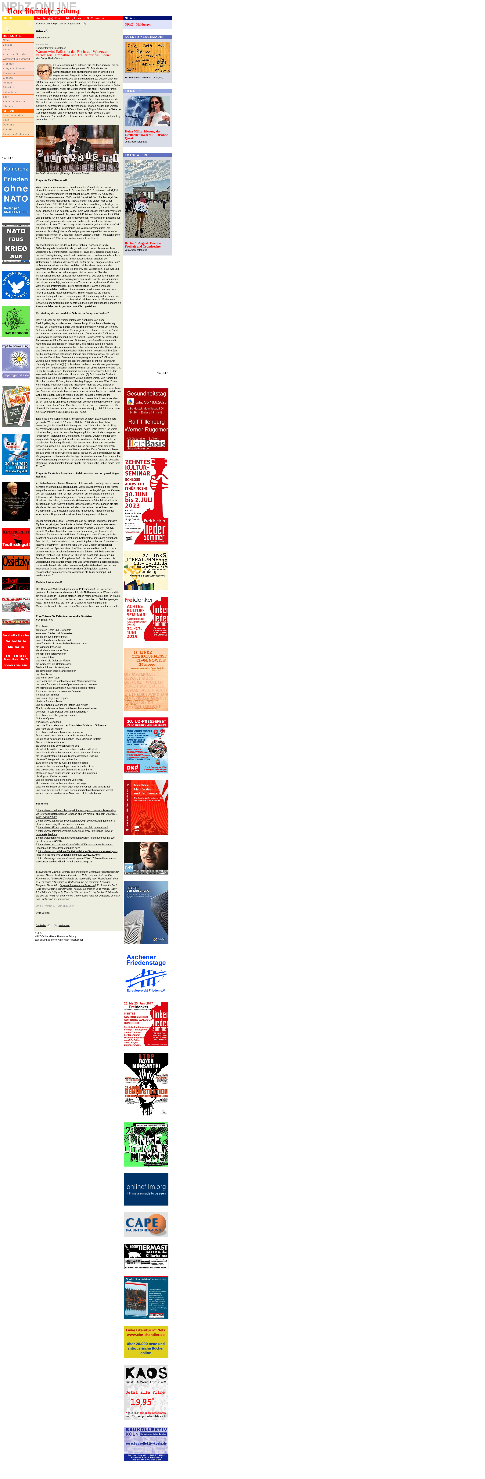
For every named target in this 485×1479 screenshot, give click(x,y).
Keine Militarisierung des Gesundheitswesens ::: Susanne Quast (146, 135)
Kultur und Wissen (14, 101)
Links (6, 120)
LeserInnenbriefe (13, 115)
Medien (7, 83)
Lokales (8, 45)
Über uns (8, 125)
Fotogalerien (10, 92)
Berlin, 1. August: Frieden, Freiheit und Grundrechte (143, 244)
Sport (6, 97)
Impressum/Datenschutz (17, 134)
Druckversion (43, 37)
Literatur (8, 106)
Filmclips (8, 87)
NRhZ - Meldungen (138, 24)
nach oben (64, 925)
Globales (8, 64)
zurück (39, 30)
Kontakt (7, 129)
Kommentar (10, 73)
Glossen (8, 78)
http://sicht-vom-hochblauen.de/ (77, 885)
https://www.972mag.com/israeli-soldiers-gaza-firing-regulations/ (73, 827)
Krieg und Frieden (14, 68)
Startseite (41, 925)
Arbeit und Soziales (15, 54)
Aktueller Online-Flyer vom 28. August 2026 (58, 23)
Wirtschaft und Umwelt (16, 59)
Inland (7, 49)
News (6, 40)
